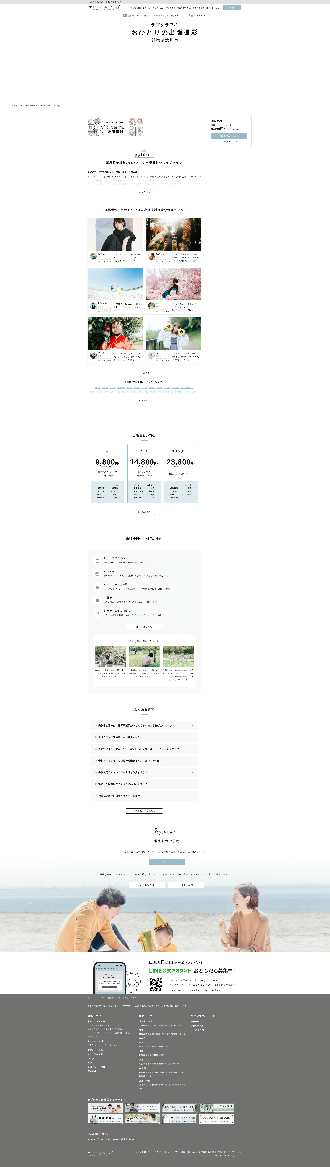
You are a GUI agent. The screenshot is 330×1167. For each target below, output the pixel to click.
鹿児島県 (181, 1085)
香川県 (181, 1072)
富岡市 (159, 388)
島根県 (148, 1072)
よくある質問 (198, 8)
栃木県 (148, 1034)
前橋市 (97, 388)
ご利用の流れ (135, 8)
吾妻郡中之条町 (177, 392)
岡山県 (155, 1072)
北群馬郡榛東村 (187, 388)
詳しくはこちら (144, 512)
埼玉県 (161, 1034)
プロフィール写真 (96, 1067)
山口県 (168, 1072)
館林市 (144, 388)
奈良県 (168, 1064)
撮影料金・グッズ (150, 8)
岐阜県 (148, 1046)
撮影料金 (195, 1021)
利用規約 (148, 1152)
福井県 (161, 1055)
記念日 (90, 1045)
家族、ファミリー (96, 1021)
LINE (123, 1139)
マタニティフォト (95, 1029)
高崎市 (105, 388)
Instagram (92, 1139)
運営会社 (139, 1152)
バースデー (108, 1033)
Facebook (116, 1139)
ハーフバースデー (95, 1033)
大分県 (168, 1085)
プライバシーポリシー (162, 1152)
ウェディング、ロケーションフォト (109, 1045)
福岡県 (142, 1085)
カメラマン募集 (179, 1152)
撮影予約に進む (229, 136)
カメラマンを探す (168, 8)
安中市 (167, 388)
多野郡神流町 (123, 392)
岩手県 (155, 1025)
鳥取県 (142, 1072)
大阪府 (155, 1064)
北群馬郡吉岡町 (96, 392)
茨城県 (142, 1034)
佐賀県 (148, 1085)
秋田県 (168, 1025)
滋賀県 (142, 1064)
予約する (231, 8)
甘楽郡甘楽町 (163, 392)
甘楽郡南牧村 (150, 392)
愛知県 (161, 1046)
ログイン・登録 (213, 8)
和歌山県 (175, 1064)
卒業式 (90, 1054)
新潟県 (142, 1055)
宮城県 (161, 1025)
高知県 (148, 1076)
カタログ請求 (186, 885)
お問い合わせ (192, 1152)
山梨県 (142, 1038)
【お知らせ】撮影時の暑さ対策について (105, 2)
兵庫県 (161, 1064)
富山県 (148, 1055)
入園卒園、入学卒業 (122, 1033)
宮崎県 (174, 1085)
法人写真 (92, 1071)
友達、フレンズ (95, 1050)
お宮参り (109, 1025)
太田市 (129, 388)
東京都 (174, 1034)
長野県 (142, 1046)
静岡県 (155, 1046)
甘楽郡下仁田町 (137, 392)
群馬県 (155, 1034)
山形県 (174, 1025)
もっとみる (143, 400)
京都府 (148, 1064)
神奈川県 (181, 1034)
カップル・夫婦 (95, 1041)
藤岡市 (152, 388)
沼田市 (137, 388)
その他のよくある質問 (144, 811)
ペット (91, 1063)
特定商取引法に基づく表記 (210, 1152)
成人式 (97, 1054)
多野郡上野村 (110, 392)
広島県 (161, 1072)
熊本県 (161, 1085)
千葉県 (168, 1034)
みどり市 (175, 388)
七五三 (117, 1025)
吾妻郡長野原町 (192, 392)
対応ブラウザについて (232, 1152)
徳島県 (174, 1072)
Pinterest (130, 1139)
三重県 (168, 1046)
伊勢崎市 (121, 388)
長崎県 (155, 1085)
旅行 (102, 1054)
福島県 (181, 1025)
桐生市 (112, 388)
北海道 (142, 1025)
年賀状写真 (92, 1037)
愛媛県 (142, 1076)
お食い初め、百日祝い (113, 1029)
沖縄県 (142, 1088)
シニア (91, 1059)
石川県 (155, 1055)
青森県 (148, 1025)
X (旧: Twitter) (104, 1139)
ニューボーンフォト (96, 1025)
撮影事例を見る (184, 8)
